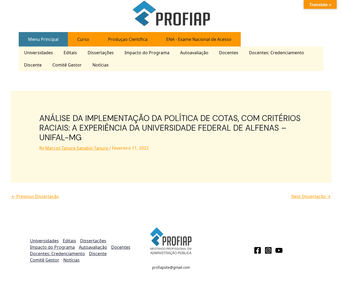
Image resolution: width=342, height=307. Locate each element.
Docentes (228, 53)
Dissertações (101, 53)
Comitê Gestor (67, 65)
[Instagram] (268, 250)
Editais (70, 53)
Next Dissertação (311, 196)
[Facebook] (257, 250)
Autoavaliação (194, 53)
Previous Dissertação (35, 196)
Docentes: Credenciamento (276, 53)
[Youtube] (279, 250)
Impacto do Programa (147, 53)
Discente (33, 65)
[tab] (43, 39)
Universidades (38, 53)
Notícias (100, 65)
